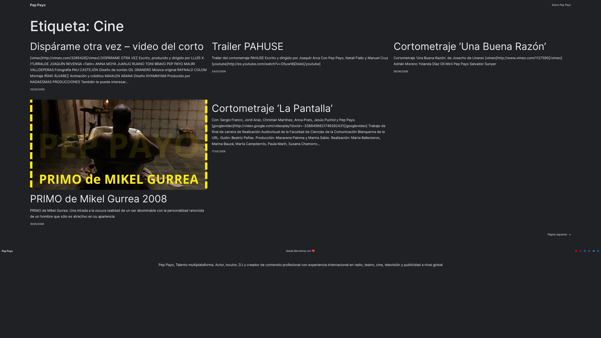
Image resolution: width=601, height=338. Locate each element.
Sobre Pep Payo (561, 4)
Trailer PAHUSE (247, 46)
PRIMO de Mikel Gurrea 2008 (98, 198)
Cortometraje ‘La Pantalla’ (272, 108)
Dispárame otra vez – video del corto (117, 46)
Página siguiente (559, 234)
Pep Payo (38, 5)
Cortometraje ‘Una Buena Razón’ (470, 46)
